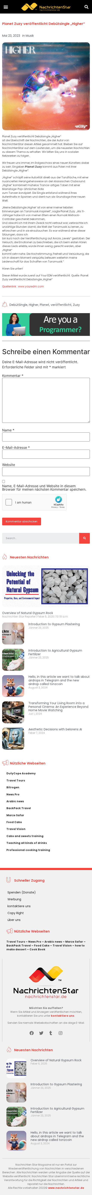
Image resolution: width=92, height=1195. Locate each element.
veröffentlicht (61, 305)
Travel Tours (15, 780)
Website (8, 464)
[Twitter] (41, 1033)
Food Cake (14, 822)
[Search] (84, 538)
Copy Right (15, 913)
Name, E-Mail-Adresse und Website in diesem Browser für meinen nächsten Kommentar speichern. (44, 487)
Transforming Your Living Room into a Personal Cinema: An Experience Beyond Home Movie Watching (58, 707)
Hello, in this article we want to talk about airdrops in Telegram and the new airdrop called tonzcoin (59, 680)
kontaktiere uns (19, 906)
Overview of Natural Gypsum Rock (27, 613)
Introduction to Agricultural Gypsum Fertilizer (55, 652)
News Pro (12, 794)
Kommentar (12, 375)
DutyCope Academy (21, 773)
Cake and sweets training (24, 836)
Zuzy (76, 305)
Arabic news (15, 801)
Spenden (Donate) (21, 892)
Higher (33, 305)
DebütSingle (18, 305)
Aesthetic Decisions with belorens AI (55, 729)
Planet (44, 305)
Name (8, 430)
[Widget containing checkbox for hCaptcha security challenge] (34, 502)
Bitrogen (12, 787)
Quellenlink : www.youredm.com (23, 286)
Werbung (14, 899)
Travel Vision (15, 829)
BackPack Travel (18, 808)
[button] (5, 6)
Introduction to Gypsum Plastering (54, 624)
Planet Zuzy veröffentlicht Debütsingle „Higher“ (43, 23)
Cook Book (37, 949)
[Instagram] (60, 1033)
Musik (30, 35)
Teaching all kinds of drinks (26, 843)
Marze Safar (15, 815)
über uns (14, 920)
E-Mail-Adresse (16, 447)
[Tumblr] (51, 1033)
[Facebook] (31, 1033)
